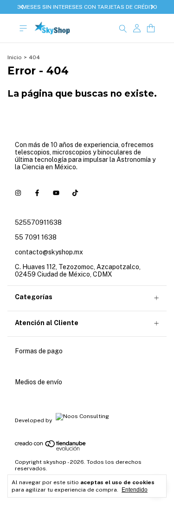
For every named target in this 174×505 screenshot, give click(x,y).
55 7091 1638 (36, 237)
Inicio (14, 57)
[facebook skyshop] (37, 193)
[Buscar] (123, 28)
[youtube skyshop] (56, 193)
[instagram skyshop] (18, 193)
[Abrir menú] (23, 28)
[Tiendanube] (51, 449)
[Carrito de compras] (150, 28)
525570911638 (38, 222)
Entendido (135, 490)
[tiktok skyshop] (75, 193)
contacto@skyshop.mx (49, 252)
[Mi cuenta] (137, 28)
